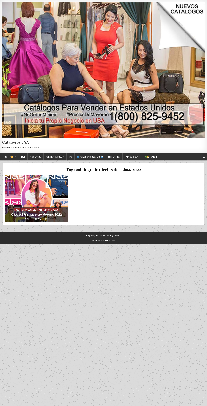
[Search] (204, 156)
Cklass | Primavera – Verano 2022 (36, 214)
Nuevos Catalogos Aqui (90, 156)
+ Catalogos (35, 156)
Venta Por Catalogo (49, 209)
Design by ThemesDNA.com (103, 240)
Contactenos (114, 156)
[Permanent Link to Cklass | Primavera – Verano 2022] (36, 198)
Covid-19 (153, 156)
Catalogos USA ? (132, 156)
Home (23, 156)
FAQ (70, 156)
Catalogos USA (15, 142)
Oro (7, 156)
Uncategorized (29, 209)
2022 (16, 209)
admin (27, 219)
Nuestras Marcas (54, 156)
